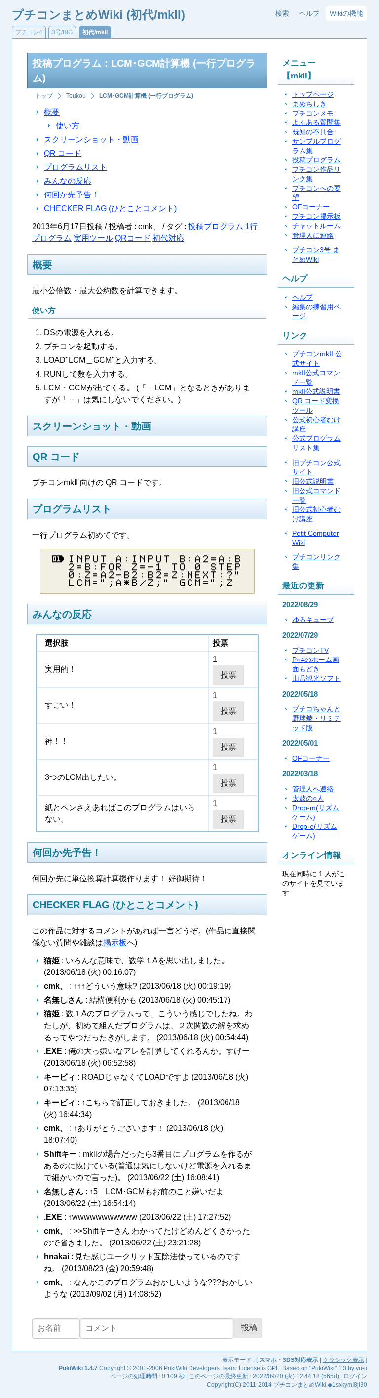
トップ (44, 95)
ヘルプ (309, 13)
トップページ (313, 94)
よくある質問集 (316, 122)
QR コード (62, 153)
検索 (282, 13)
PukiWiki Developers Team (200, 1368)
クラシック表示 (343, 1360)
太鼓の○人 (308, 798)
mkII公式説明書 (316, 391)
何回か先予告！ (71, 195)
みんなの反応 (67, 181)
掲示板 (115, 942)
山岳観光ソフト (316, 678)
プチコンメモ (313, 113)
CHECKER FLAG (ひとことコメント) (110, 208)
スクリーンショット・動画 (91, 139)
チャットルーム (316, 226)
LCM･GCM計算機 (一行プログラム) (146, 95)
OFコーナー (311, 207)
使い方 (67, 125)
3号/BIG (62, 32)
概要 (52, 112)
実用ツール (93, 238)
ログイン (355, 1376)
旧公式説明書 (313, 481)
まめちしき (309, 104)
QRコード (133, 238)
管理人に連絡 (313, 235)
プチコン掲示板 (316, 216)
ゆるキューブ (313, 619)
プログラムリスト (75, 167)
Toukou (76, 95)
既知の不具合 (313, 132)
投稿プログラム (215, 226)
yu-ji (361, 1368)
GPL (273, 1368)
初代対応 (168, 238)
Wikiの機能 (346, 13)
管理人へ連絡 (313, 789)
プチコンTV (310, 650)
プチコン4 (28, 32)
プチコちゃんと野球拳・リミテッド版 (316, 718)
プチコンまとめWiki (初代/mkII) (98, 14)
